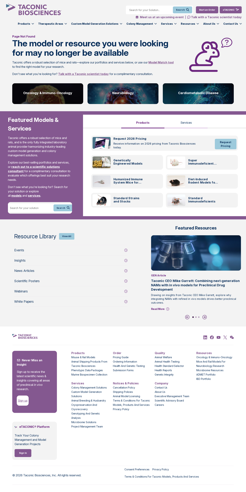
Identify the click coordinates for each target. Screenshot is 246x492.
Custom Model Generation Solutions (94, 23)
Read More (158, 308)
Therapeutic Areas (50, 23)
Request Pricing (225, 144)
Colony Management (139, 23)
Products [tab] (142, 122)
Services (167, 23)
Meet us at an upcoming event (161, 17)
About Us (209, 23)
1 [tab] (193, 317)
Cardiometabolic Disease (198, 93)
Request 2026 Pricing (129, 138)
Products (24, 23)
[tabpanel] (164, 174)
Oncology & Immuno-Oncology (47, 93)
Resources (188, 23)
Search (180, 9)
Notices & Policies (126, 383)
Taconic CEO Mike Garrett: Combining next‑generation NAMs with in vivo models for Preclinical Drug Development (195, 285)
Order (117, 353)
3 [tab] (199, 317)
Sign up (23, 400)
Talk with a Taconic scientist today (216, 17)
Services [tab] (186, 122)
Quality (160, 353)
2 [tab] (196, 317)
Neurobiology (123, 93)
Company (161, 383)
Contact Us (230, 23)
